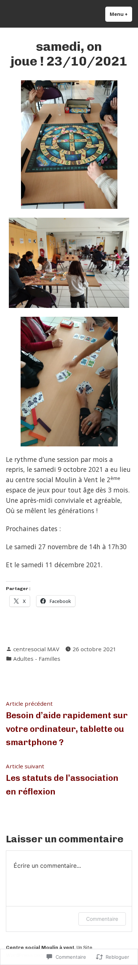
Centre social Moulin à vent (40, 947)
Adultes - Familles (36, 658)
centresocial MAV (36, 649)
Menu (121, 14)
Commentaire (102, 919)
